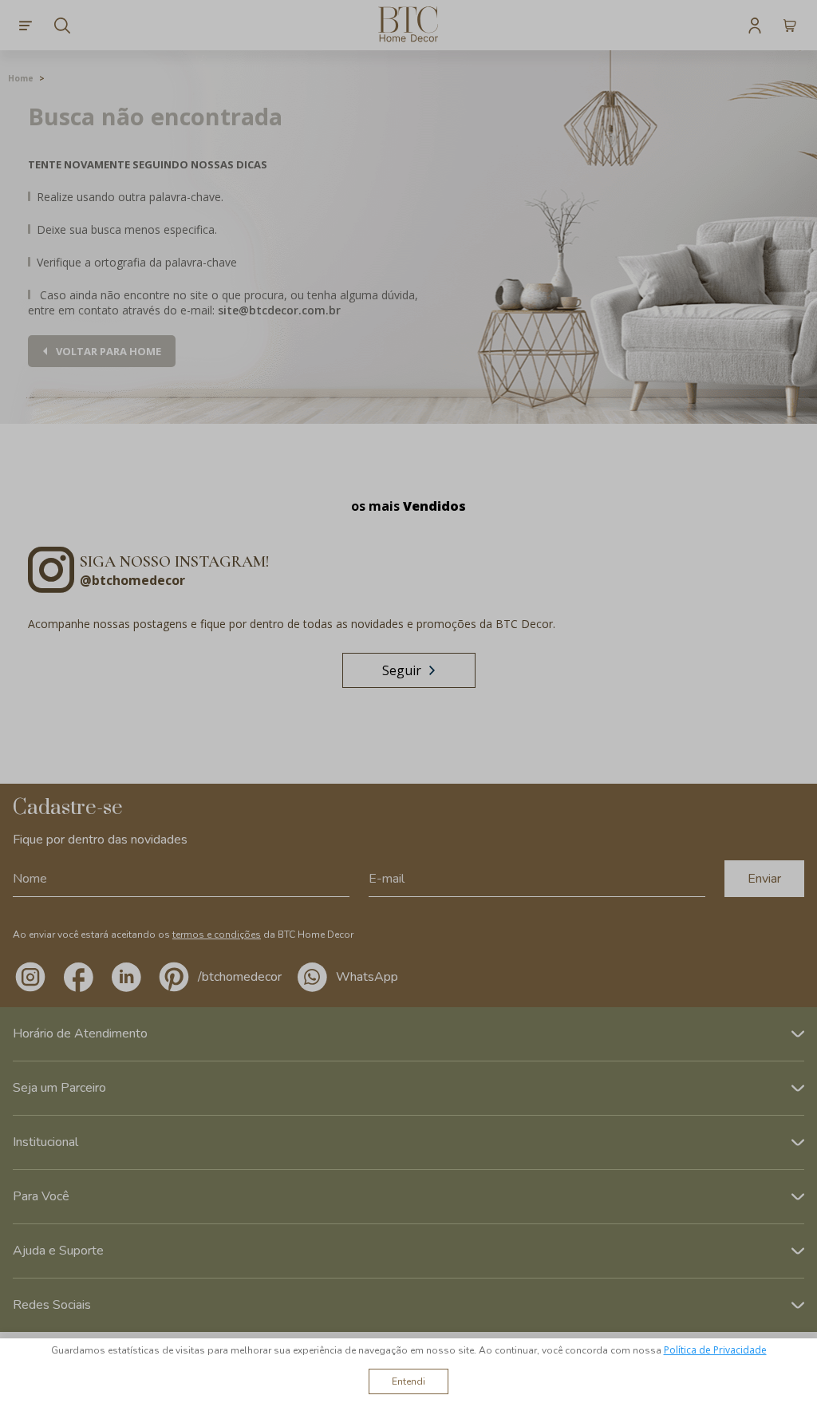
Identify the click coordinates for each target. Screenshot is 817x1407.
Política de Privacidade (715, 1350)
